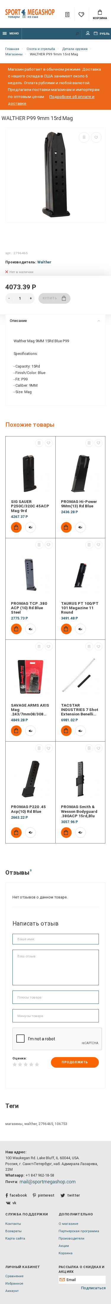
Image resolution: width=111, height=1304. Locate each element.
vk (14, 1203)
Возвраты (13, 1231)
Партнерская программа (79, 1231)
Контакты (13, 1224)
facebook (18, 1195)
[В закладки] (96, 137)
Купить (50, 298)
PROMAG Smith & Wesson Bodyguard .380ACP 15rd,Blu (79, 811)
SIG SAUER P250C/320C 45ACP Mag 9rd (30, 506)
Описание (18, 320)
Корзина (100, 18)
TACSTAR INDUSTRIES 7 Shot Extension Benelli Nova (79, 710)
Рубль (104, 33)
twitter (73, 1195)
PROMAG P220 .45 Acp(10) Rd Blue (28, 809)
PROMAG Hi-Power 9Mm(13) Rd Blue (79, 503)
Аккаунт (12, 1291)
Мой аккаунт (88, 33)
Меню (14, 33)
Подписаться (93, 1288)
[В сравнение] (84, 137)
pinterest (46, 1195)
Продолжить (75, 1062)
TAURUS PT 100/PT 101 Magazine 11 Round (80, 608)
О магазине (68, 1224)
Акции (64, 1246)
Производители (71, 1238)
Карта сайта (15, 1238)
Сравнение (14, 1276)
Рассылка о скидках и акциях (81, 1269)
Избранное (14, 1283)
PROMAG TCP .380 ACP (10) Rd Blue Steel (29, 608)
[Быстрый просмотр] (30, 527)
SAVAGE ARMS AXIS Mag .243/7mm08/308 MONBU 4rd (30, 710)
